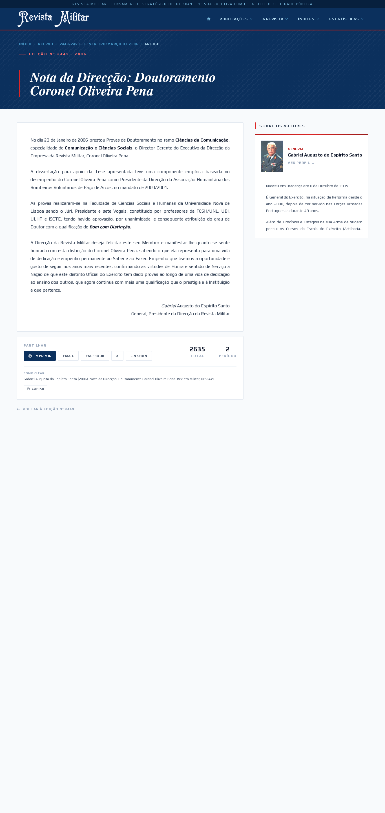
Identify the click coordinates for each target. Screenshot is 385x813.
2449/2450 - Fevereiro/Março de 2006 (99, 44)
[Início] (208, 19)
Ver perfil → (301, 163)
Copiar (38, 388)
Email (68, 356)
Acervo (45, 44)
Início (25, 44)
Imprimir (42, 356)
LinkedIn (138, 356)
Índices (306, 19)
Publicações (234, 19)
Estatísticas (344, 19)
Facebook (95, 356)
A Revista (272, 19)
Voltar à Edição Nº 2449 (48, 409)
